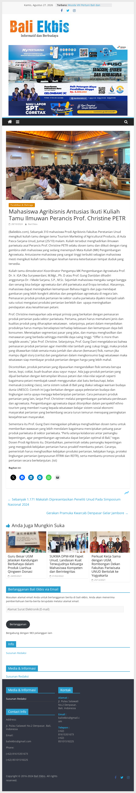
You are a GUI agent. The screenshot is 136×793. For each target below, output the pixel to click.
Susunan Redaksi (16, 653)
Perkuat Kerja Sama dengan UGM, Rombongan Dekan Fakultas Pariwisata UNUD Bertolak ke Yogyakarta (106, 566)
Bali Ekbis (33, 224)
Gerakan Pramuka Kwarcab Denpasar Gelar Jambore (87, 513)
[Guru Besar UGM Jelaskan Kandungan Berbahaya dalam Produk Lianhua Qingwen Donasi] (26, 533)
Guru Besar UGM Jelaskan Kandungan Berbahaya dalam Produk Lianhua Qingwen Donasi (23, 564)
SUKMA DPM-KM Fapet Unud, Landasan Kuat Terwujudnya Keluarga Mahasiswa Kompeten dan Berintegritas (66, 564)
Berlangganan (18, 624)
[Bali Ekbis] (10, 122)
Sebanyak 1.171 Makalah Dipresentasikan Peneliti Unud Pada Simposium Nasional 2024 (64, 502)
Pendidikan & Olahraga (21, 204)
